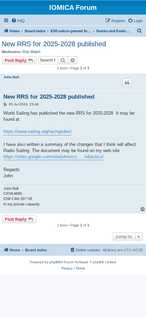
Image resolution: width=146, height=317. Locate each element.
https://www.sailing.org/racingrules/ (37, 131)
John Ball (11, 77)
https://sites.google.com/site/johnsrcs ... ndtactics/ (53, 156)
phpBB (55, 262)
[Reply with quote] (127, 83)
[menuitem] (18, 21)
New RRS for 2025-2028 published (54, 44)
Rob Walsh (31, 52)
